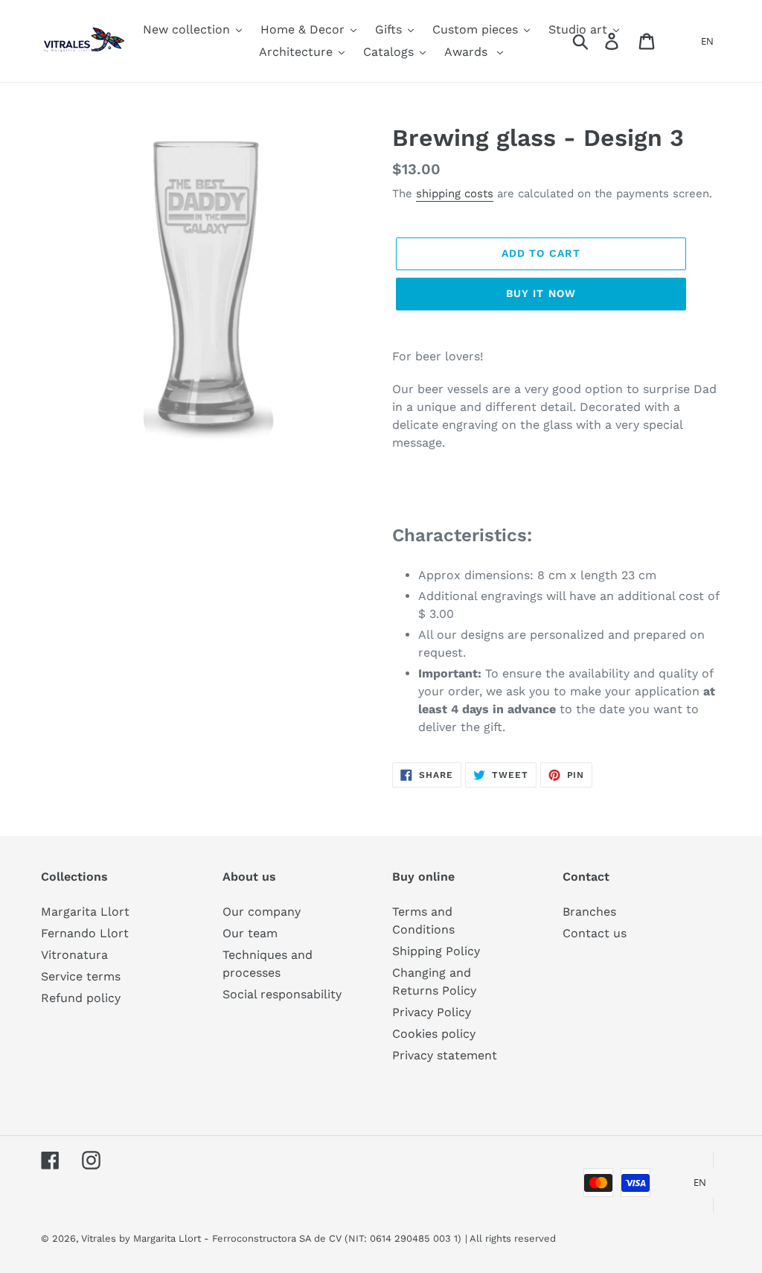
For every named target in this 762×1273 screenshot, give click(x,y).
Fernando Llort (85, 933)
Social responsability (282, 994)
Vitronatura (74, 955)
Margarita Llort (85, 911)
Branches (589, 911)
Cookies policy (434, 1034)
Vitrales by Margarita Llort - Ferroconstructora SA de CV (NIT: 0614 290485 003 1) (271, 1238)
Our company (261, 911)
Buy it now (541, 293)
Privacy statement (444, 1055)
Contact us (595, 933)
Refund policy (81, 998)
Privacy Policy (431, 1012)
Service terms (81, 976)
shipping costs (454, 193)
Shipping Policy (436, 951)
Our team (250, 933)
